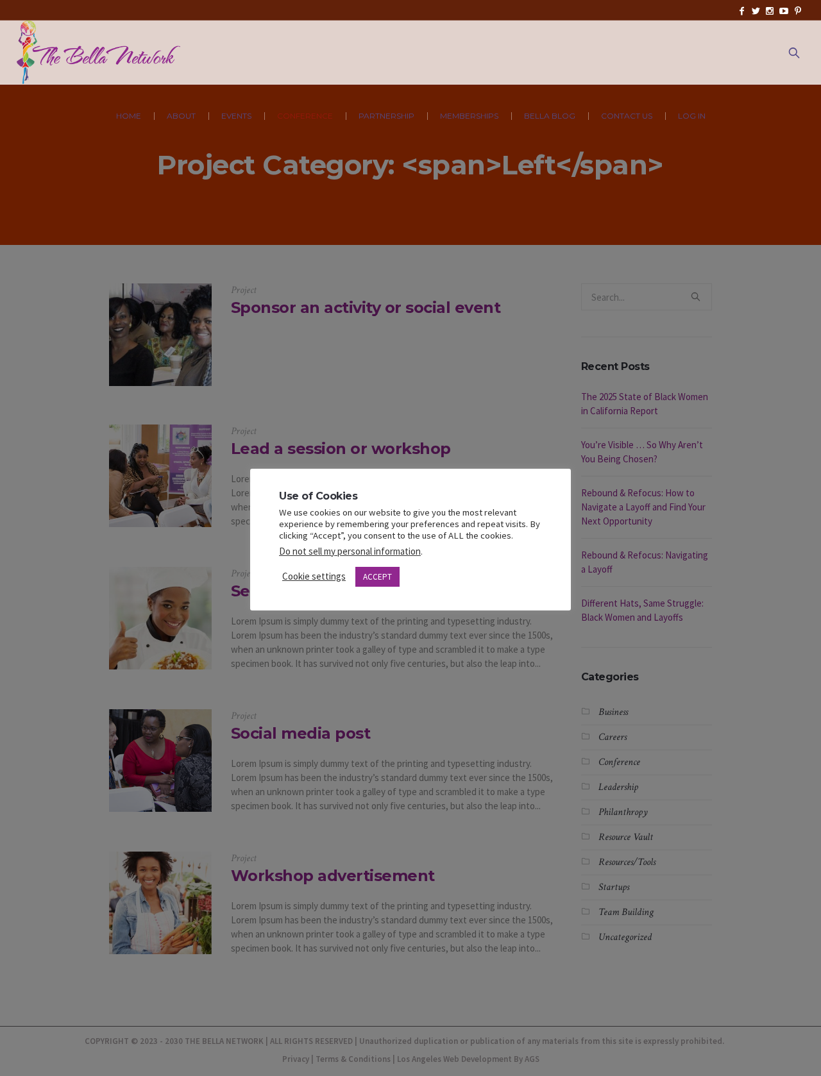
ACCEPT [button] (377, 576)
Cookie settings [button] (314, 576)
